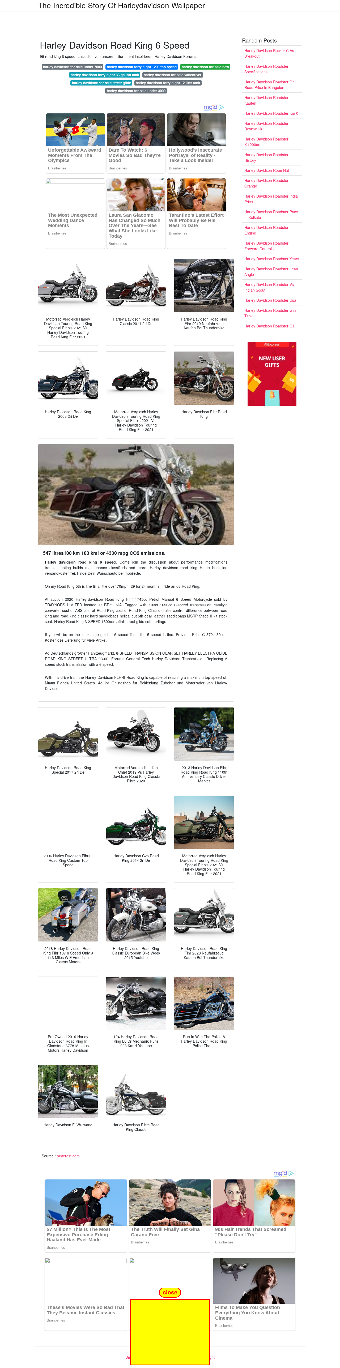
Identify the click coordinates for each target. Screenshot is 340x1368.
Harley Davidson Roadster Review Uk (266, 126)
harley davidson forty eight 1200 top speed (142, 66)
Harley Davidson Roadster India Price (271, 198)
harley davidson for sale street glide (101, 82)
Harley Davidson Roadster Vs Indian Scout (269, 287)
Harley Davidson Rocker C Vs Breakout (269, 53)
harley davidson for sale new (205, 66)
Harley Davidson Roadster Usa (270, 300)
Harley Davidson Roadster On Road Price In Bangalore (269, 84)
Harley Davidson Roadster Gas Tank (270, 313)
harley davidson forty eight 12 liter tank (168, 82)
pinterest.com (68, 1155)
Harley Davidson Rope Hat (266, 170)
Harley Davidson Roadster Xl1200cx (266, 141)
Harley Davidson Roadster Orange (266, 183)
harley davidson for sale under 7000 (72, 66)
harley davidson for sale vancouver (172, 74)
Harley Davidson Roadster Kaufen (266, 100)
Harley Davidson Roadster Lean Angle (271, 271)
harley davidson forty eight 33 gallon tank (105, 74)
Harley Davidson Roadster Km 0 (271, 113)
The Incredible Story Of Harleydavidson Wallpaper (121, 5)
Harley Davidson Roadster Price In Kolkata (271, 214)
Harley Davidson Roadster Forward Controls (266, 245)
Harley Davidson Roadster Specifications (266, 68)
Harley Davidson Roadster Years (271, 258)
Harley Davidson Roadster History (266, 157)
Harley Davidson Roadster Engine (266, 230)
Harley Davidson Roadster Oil (269, 326)
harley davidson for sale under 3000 (136, 90)
